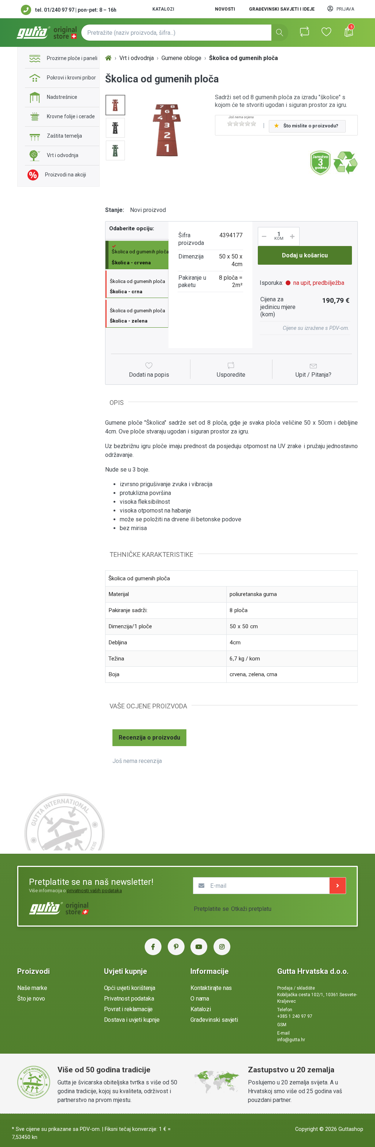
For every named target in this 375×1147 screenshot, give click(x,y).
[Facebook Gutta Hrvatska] (153, 946)
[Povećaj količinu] (295, 236)
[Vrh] (108, 58)
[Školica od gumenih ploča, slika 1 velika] (115, 105)
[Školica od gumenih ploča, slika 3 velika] (115, 150)
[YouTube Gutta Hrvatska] (198, 946)
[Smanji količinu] (263, 236)
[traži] (279, 32)
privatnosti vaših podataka (94, 890)
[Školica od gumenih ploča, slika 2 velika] (115, 128)
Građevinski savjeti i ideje (282, 9)
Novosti (225, 9)
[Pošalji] (337, 885)
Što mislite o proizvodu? (310, 126)
